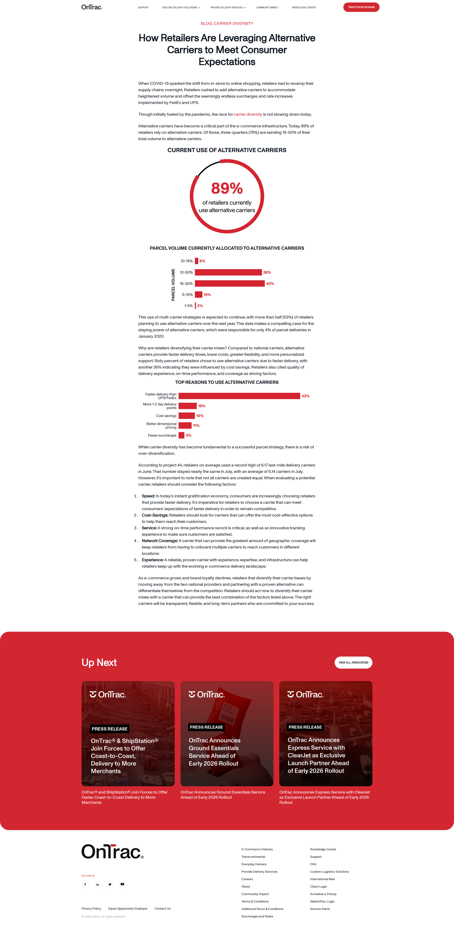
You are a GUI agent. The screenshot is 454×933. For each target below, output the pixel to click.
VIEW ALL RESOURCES (353, 663)
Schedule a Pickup (323, 894)
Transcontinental (253, 857)
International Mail (322, 879)
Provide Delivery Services (227, 7)
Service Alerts (320, 909)
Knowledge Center (304, 7)
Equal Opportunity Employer (128, 908)
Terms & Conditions (255, 901)
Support (143, 7)
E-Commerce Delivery (257, 849)
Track (361, 7)
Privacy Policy (91, 908)
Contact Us (163, 908)
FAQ (313, 864)
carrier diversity (248, 114)
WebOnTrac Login (322, 901)
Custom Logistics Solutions (329, 871)
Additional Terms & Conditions (262, 909)
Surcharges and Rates (257, 916)
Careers (247, 879)
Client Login (318, 886)
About (246, 886)
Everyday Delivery (254, 864)
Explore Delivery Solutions (179, 7)
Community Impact (267, 7)
